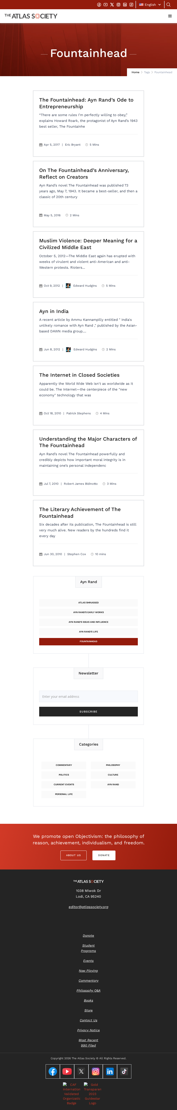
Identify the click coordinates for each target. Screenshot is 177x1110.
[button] (150, 4)
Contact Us (88, 1020)
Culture (113, 774)
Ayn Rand (113, 784)
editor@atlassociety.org (88, 907)
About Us (73, 855)
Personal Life (64, 794)
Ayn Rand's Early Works (88, 612)
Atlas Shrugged (88, 602)
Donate (104, 855)
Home (135, 72)
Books (88, 1000)
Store (88, 1010)
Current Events (64, 784)
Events (88, 961)
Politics (64, 774)
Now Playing (88, 970)
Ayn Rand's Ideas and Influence (88, 622)
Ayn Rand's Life (88, 631)
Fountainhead (88, 641)
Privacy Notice (88, 1030)
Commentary (64, 765)
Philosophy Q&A (88, 990)
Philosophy (113, 765)
